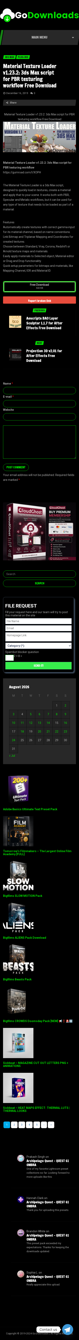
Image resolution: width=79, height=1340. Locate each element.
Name (8, 383)
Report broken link (39, 301)
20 (39, 731)
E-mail (8, 396)
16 (65, 722)
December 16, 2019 (17, 93)
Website (8, 409)
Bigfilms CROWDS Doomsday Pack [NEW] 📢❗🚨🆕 (38, 1021)
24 (13, 740)
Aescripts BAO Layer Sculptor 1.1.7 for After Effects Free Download (44, 323)
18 (22, 731)
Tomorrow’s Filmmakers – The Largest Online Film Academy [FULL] (37, 853)
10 (13, 722)
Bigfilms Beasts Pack (17, 979)
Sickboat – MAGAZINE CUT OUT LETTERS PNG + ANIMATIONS (35, 1064)
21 (48, 731)
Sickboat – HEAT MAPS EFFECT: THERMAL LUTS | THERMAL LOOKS (36, 1109)
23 (65, 731)
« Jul (12, 755)
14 (48, 722)
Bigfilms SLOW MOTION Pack (22, 895)
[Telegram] (67, 1329)
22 (56, 731)
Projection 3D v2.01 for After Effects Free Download (44, 355)
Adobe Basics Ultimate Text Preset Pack (30, 809)
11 (22, 722)
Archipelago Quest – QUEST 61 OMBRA (48, 1163)
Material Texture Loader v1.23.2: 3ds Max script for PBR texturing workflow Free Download (30, 75)
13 (39, 722)
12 (30, 722)
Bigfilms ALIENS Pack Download (24, 937)
